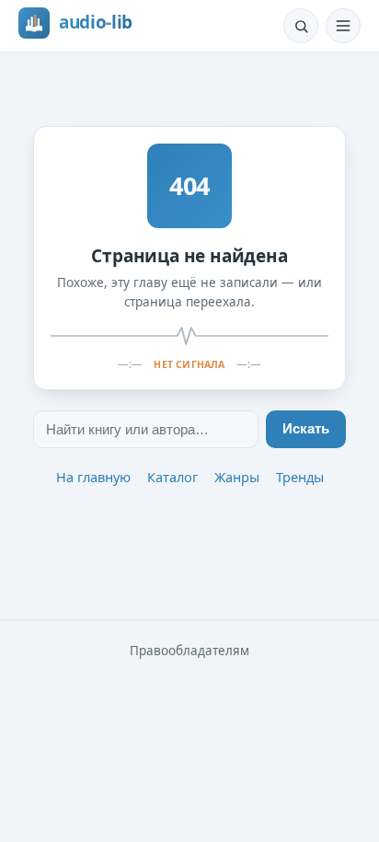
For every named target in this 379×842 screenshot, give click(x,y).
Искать (305, 428)
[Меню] (343, 25)
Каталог (172, 476)
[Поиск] (300, 25)
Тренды (300, 476)
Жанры (236, 476)
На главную (93, 476)
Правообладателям (189, 650)
